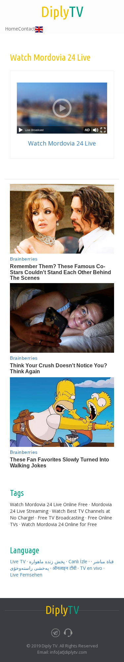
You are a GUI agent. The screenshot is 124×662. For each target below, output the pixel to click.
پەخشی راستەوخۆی (29, 568)
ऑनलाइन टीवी (64, 568)
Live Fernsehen (26, 575)
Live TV (17, 561)
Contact (26, 29)
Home (11, 29)
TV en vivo (91, 568)
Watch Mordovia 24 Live (62, 143)
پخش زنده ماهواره (47, 561)
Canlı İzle (77, 561)
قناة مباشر (103, 561)
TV (62, 11)
